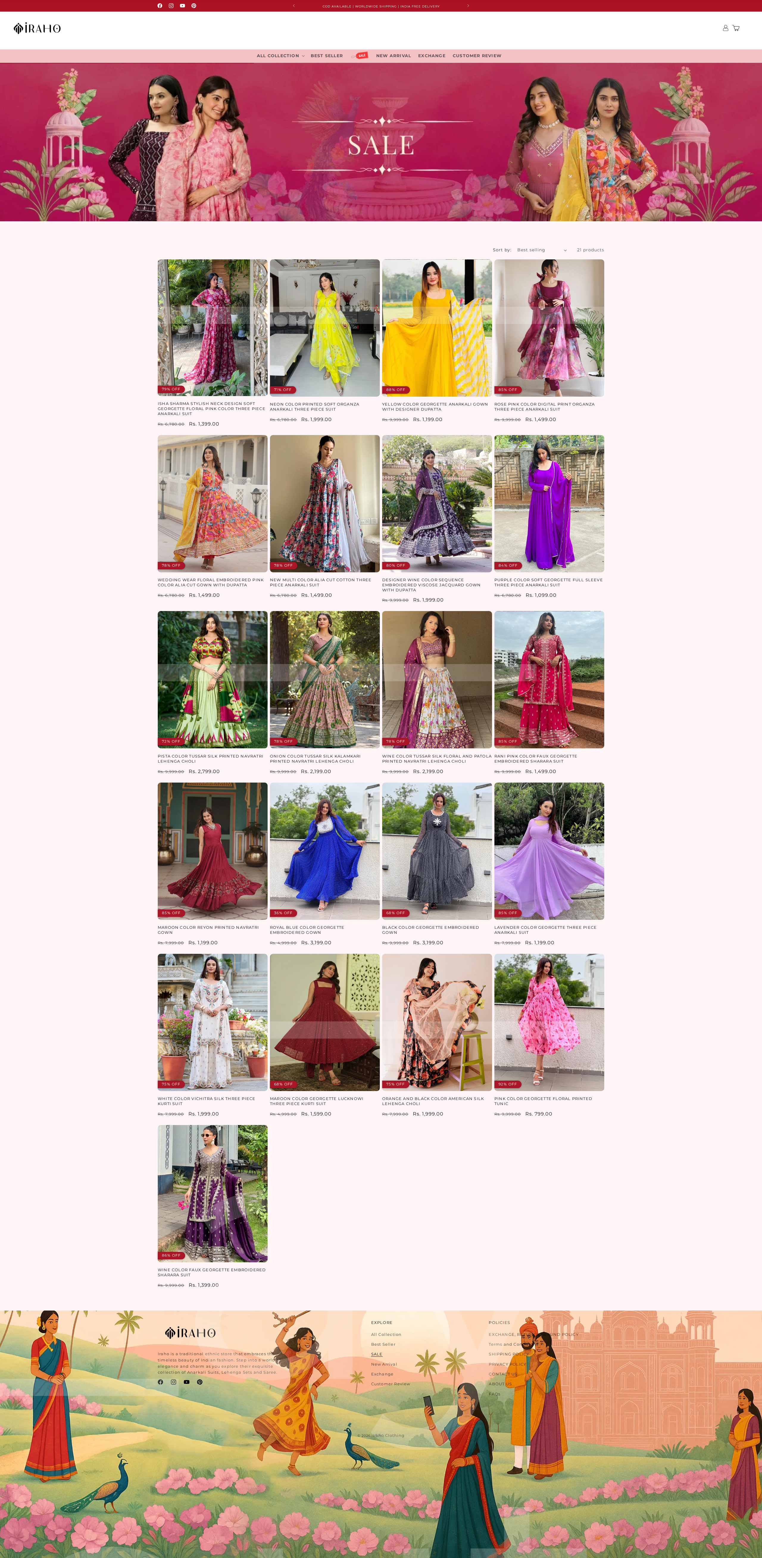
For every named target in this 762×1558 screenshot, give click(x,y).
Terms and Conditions (513, 1344)
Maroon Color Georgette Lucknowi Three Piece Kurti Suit (316, 1101)
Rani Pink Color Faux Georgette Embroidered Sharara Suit (535, 759)
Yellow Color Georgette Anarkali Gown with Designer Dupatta (435, 407)
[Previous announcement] (293, 5)
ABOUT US (500, 1383)
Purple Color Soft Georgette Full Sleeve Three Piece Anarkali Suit (548, 582)
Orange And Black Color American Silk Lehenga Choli (433, 1101)
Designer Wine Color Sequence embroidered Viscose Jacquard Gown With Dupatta (431, 584)
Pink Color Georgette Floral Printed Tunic (543, 1101)
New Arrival (384, 1364)
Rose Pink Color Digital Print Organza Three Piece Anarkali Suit (544, 407)
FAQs (494, 1394)
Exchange (382, 1374)
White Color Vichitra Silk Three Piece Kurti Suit (206, 1101)
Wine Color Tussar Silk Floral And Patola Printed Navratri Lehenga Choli (437, 759)
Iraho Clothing (389, 1435)
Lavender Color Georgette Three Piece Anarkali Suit (545, 930)
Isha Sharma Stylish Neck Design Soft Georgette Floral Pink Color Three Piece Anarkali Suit (212, 408)
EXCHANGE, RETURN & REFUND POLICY (533, 1334)
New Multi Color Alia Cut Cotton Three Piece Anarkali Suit (320, 582)
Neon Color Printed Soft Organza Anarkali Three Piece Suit (314, 407)
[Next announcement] (468, 5)
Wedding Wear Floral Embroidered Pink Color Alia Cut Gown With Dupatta (211, 582)
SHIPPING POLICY (509, 1354)
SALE (377, 1354)
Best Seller (383, 1344)
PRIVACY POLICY (507, 1364)
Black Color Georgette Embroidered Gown (431, 930)
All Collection (386, 1334)
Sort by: (502, 250)
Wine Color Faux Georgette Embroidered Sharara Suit (212, 1272)
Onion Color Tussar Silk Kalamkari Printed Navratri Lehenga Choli (315, 759)
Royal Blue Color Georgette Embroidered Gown (307, 930)
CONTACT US (503, 1374)
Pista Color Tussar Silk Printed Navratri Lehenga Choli (210, 759)
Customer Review (390, 1383)
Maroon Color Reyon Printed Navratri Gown (208, 930)
